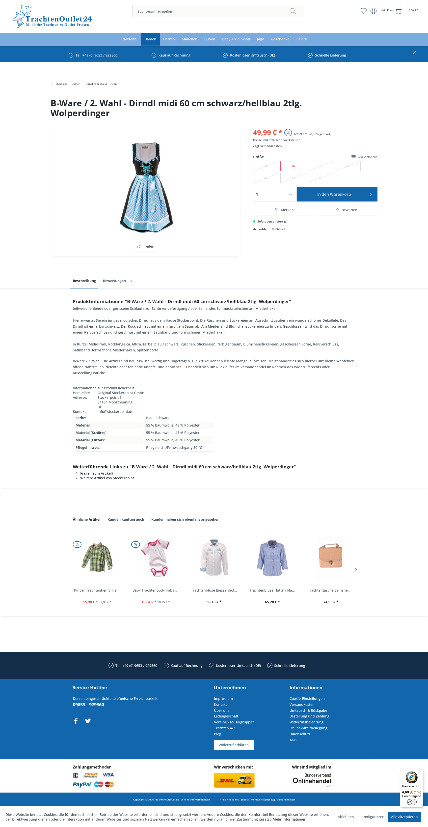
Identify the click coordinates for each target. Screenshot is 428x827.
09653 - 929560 (88, 705)
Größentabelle (367, 157)
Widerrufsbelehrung (306, 722)
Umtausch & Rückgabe (308, 710)
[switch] (412, 802)
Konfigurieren (373, 816)
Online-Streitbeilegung (308, 728)
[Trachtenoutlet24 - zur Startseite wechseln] (52, 17)
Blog (217, 734)
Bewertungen (117, 280)
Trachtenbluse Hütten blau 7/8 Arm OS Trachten (273, 590)
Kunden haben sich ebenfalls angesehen (185, 519)
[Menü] (420, 772)
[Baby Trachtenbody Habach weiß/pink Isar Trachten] (155, 558)
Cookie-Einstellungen (307, 698)
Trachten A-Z (224, 728)
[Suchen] (293, 11)
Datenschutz (300, 734)
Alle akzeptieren (404, 816)
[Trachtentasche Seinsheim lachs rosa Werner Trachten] (330, 558)
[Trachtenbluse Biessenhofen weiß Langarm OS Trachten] (214, 558)
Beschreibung (84, 280)
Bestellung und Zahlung (309, 716)
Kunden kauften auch (125, 519)
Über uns (221, 710)
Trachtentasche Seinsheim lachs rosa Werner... (332, 590)
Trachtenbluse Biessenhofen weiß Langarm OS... (215, 590)
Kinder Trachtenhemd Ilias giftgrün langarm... (98, 590)
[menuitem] (218, 11)
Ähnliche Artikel (86, 519)
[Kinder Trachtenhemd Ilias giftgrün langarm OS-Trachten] (97, 558)
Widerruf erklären (234, 744)
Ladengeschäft (226, 716)
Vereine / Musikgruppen (234, 722)
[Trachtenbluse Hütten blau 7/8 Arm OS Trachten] (272, 558)
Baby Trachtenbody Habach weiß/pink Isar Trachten (157, 590)
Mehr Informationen (289, 819)
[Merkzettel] (363, 11)
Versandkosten (271, 146)
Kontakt (220, 704)
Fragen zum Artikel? (96, 473)
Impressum (223, 698)
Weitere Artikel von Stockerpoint (107, 478)
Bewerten (349, 209)
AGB (293, 740)
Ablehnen (346, 816)
